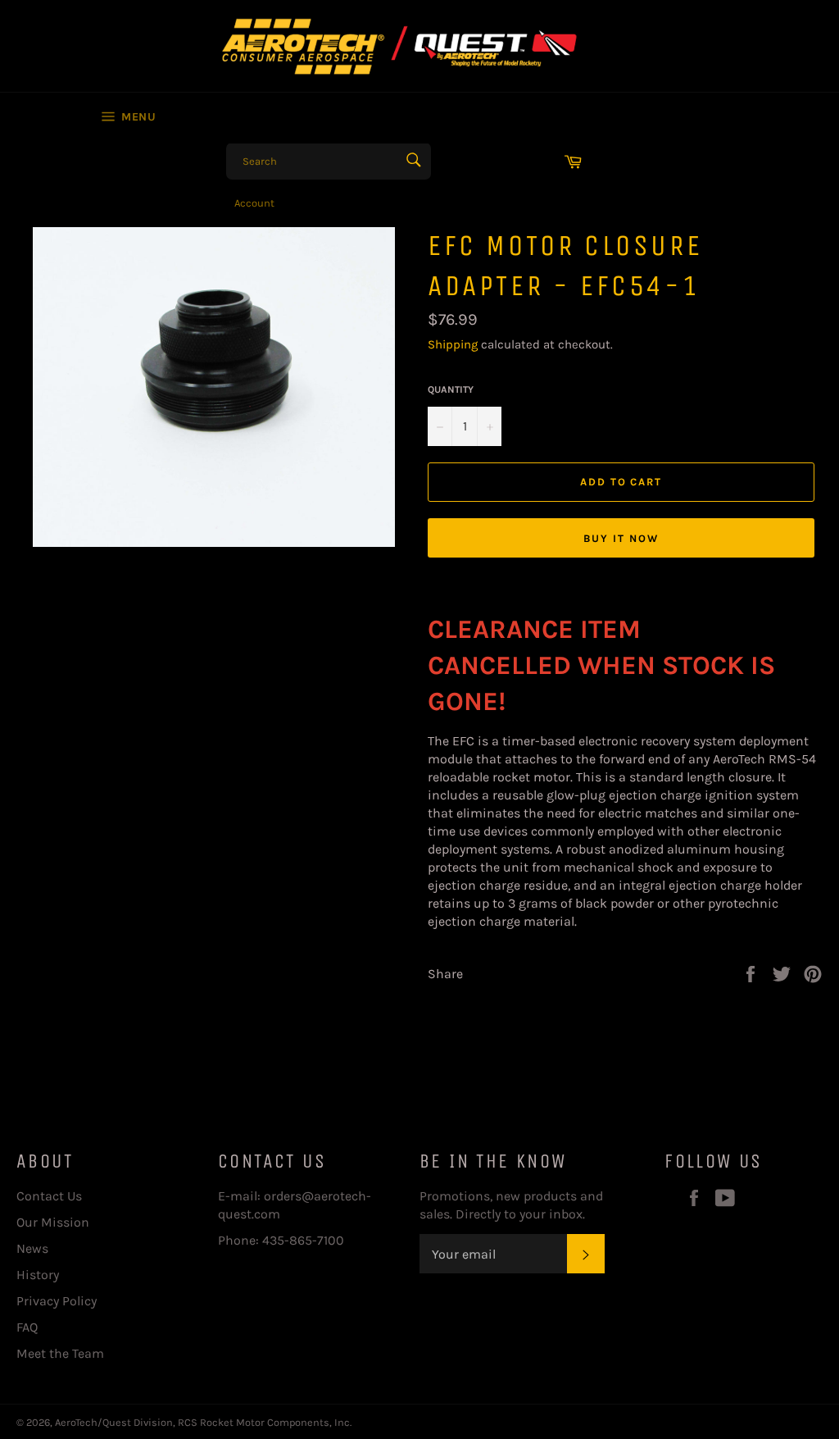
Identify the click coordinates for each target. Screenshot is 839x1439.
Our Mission (52, 1222)
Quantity (451, 389)
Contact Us (49, 1196)
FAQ (27, 1327)
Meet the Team (60, 1353)
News (32, 1248)
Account (254, 203)
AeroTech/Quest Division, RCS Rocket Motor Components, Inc (202, 1422)
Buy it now (621, 538)
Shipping (453, 344)
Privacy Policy (56, 1301)
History (37, 1274)
